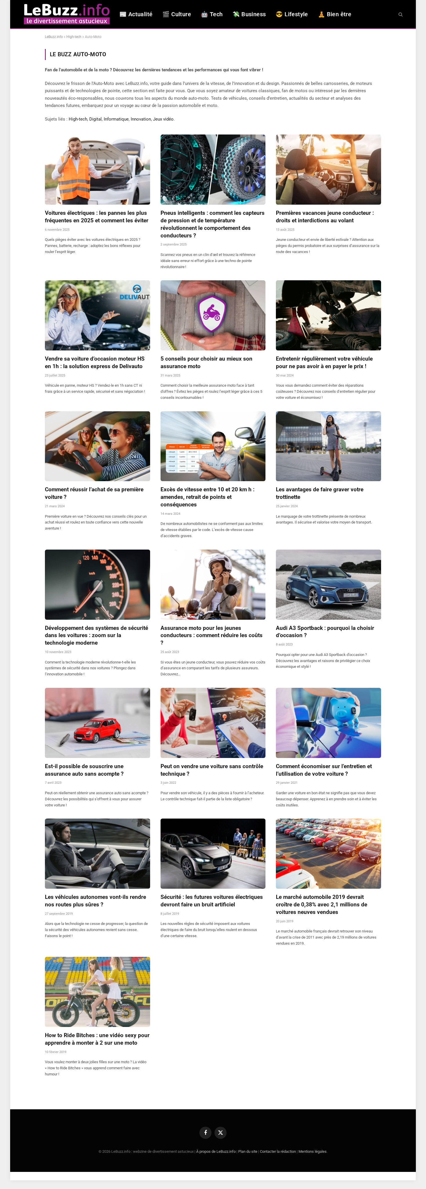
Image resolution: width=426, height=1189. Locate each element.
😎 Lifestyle (292, 14)
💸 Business (249, 14)
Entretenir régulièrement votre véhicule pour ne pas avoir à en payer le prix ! (324, 362)
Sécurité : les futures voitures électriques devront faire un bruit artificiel (212, 901)
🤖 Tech (212, 14)
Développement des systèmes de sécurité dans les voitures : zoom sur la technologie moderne (96, 635)
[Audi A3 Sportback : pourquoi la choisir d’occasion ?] (328, 585)
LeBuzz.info (54, 37)
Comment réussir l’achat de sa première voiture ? (94, 493)
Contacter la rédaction (278, 1151)
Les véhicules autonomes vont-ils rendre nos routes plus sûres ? (95, 901)
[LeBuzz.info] (66, 14)
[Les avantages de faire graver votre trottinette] (328, 446)
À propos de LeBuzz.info (216, 1151)
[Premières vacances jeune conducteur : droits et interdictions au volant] (328, 169)
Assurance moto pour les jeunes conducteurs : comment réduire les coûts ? (212, 635)
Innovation (141, 119)
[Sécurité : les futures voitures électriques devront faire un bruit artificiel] (213, 854)
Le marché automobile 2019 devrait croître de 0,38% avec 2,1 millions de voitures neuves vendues (321, 904)
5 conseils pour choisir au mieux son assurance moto (206, 362)
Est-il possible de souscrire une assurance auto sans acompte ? (84, 770)
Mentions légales (312, 1151)
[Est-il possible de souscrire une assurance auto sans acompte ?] (97, 723)
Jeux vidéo (163, 119)
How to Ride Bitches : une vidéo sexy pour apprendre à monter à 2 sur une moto (97, 1039)
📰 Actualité (135, 14)
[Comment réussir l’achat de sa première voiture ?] (97, 446)
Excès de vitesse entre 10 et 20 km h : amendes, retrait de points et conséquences (207, 497)
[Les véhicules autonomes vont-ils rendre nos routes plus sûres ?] (97, 854)
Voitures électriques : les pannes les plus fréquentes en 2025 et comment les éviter (96, 217)
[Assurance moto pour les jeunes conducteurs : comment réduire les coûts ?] (213, 585)
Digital (95, 119)
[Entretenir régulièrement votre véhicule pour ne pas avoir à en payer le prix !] (328, 315)
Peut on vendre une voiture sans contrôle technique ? (212, 770)
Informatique (116, 119)
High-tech (73, 37)
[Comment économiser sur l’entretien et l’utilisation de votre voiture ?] (328, 723)
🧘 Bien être (334, 14)
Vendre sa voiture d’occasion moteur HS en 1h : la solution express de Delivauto (95, 362)
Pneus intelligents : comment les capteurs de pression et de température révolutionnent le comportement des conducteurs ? (213, 224)
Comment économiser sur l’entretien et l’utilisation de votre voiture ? (324, 770)
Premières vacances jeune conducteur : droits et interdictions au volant (325, 217)
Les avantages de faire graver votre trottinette (319, 493)
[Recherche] (400, 14)
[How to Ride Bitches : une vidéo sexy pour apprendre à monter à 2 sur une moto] (97, 992)
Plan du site (247, 1151)
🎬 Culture (176, 14)
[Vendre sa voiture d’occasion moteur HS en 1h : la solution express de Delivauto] (97, 315)
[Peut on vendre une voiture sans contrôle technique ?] (213, 723)
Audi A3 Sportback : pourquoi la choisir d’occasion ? (325, 632)
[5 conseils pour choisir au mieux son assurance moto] (213, 315)
